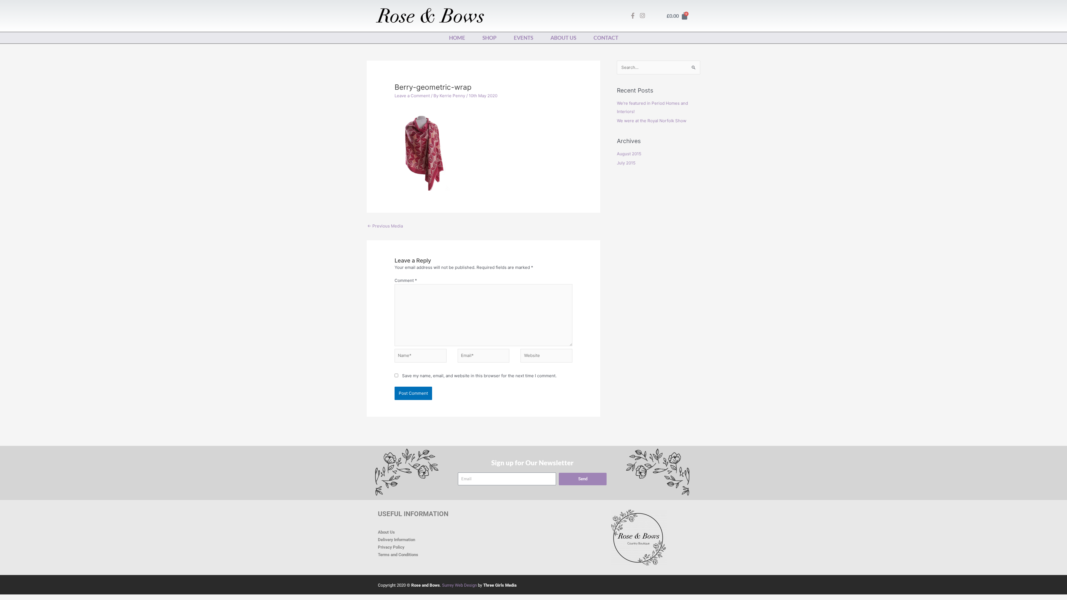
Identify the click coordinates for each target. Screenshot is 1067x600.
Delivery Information (396, 539)
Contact (606, 37)
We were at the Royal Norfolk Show (651, 120)
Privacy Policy (391, 547)
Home (457, 37)
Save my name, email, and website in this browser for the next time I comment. (479, 375)
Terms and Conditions (398, 554)
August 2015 (629, 153)
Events (523, 37)
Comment (406, 280)
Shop (489, 37)
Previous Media (385, 226)
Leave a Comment (412, 95)
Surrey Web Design (459, 585)
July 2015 (626, 163)
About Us (563, 37)
